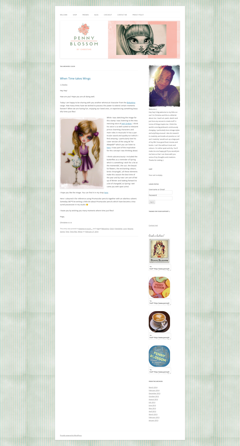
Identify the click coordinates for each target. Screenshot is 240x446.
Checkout (108, 15)
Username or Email (157, 189)
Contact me (122, 15)
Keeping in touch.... (85, 229)
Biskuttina (131, 102)
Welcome (63, 15)
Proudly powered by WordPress (71, 435)
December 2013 (154, 393)
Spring (62, 231)
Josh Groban (127, 123)
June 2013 (152, 405)
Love (125, 229)
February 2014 (154, 390)
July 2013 (152, 402)
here (109, 147)
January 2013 (153, 420)
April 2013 (152, 411)
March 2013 (153, 414)
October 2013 (154, 396)
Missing (130, 229)
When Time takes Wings (75, 78)
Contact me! (153, 225)
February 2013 (154, 417)
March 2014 (153, 387)
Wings (80, 231)
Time (67, 231)
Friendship (118, 229)
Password (153, 195)
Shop (75, 15)
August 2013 (153, 399)
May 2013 (152, 408)
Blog (96, 15)
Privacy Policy (138, 15)
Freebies (85, 15)
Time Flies (73, 231)
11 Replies (63, 85)
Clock (112, 229)
